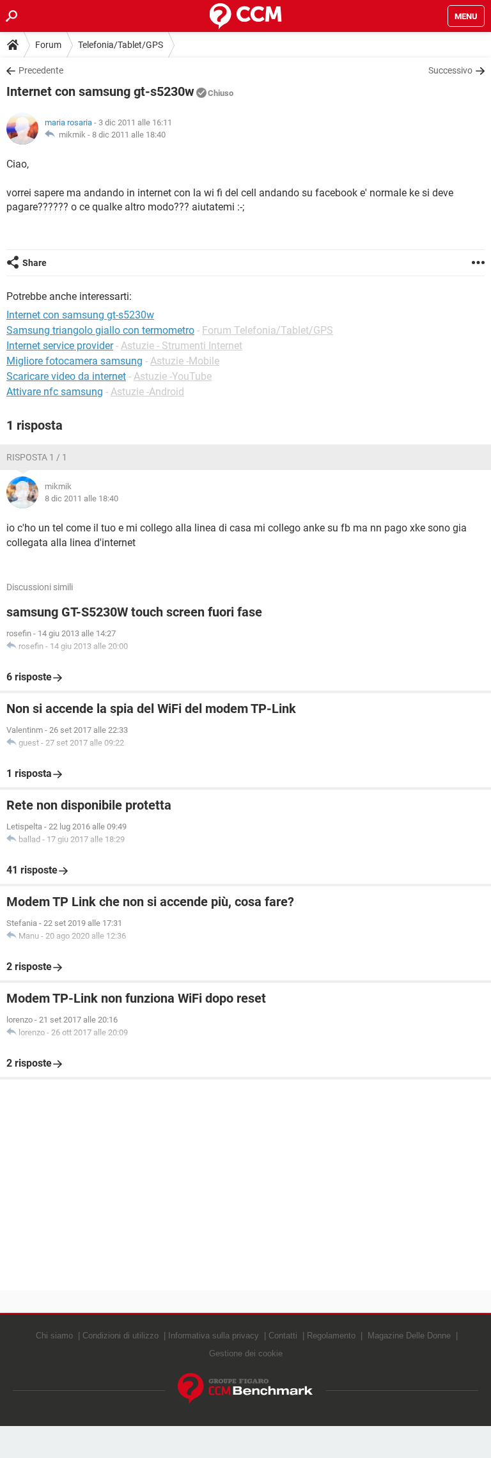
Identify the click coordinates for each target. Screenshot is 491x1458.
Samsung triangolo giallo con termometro (100, 330)
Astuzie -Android (147, 392)
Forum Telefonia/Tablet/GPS (267, 330)
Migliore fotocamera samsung (74, 361)
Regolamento (331, 1335)
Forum (48, 45)
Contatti (283, 1335)
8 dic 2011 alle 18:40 (129, 134)
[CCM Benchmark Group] (245, 1388)
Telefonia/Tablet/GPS (120, 45)
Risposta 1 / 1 (36, 457)
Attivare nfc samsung (54, 392)
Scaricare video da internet (66, 376)
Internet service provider (59, 346)
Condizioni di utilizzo (120, 1335)
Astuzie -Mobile (184, 361)
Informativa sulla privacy (213, 1335)
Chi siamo (54, 1335)
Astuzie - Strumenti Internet (181, 346)
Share (34, 263)
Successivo (450, 70)
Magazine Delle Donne (409, 1335)
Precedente (41, 70)
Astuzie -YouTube (173, 376)
